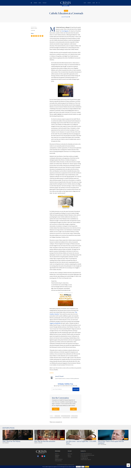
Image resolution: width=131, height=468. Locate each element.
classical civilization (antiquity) (55, 417)
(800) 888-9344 (85, 456)
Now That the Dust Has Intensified (44, 441)
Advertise (57, 457)
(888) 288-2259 (85, 458)
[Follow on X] (40, 456)
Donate (89, 2)
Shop (85, 2)
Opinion (35, 2)
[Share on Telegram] (36, 36)
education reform (74, 417)
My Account (70, 453)
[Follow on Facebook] (38, 456)
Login (93, 2)
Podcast (45, 2)
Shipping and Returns (59, 459)
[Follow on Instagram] (42, 456)
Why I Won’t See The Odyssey (11, 441)
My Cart (69, 455)
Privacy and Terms (58, 460)
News (40, 2)
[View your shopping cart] (97, 2)
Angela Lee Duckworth (55, 323)
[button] (128, 465)
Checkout (69, 456)
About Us (56, 453)
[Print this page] (40, 36)
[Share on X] (32, 36)
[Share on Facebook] (34, 36)
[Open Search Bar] (99, 2)
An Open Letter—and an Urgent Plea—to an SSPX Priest (81, 442)
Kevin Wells (68, 444)
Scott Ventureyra (102, 444)
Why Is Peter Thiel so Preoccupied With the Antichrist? (111, 442)
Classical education (66, 417)
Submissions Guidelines (57, 456)
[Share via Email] (38, 36)
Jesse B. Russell (65, 16)
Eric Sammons (6, 442)
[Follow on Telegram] (44, 456)
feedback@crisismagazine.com (86, 453)
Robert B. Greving (38, 442)
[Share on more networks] (42, 36)
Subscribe (76, 389)
